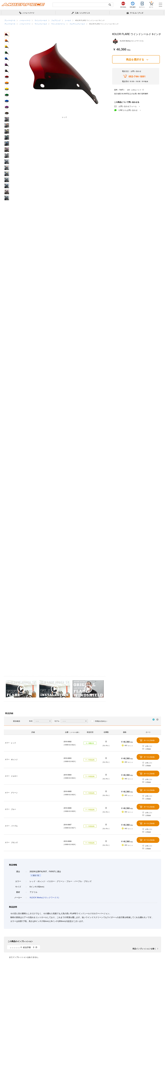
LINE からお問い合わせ (128, 110)
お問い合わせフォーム (128, 106)
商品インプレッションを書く (144, 948)
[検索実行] (109, 4)
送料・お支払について (134, 90)
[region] (82, 22)
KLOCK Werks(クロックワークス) (44, 897)
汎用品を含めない (101, 721)
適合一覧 (36, 875)
